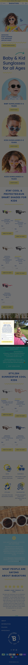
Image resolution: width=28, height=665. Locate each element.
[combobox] (3, 338)
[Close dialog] (27, 320)
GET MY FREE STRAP (7, 341)
